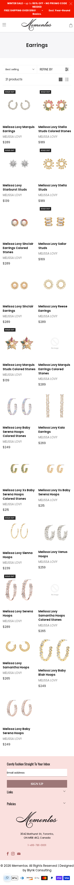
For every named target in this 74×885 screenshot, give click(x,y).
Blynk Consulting (39, 870)
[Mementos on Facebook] (8, 853)
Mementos (20, 866)
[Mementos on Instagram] (13, 853)
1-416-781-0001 (37, 845)
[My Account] (3, 24)
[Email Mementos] (18, 853)
